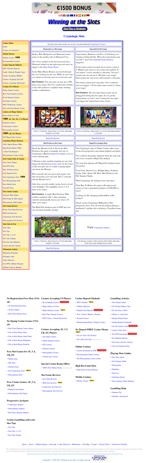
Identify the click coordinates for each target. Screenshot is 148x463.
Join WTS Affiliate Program (13, 263)
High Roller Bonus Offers (12, 148)
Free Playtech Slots (10, 173)
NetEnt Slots (13, 359)
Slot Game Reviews (50, 379)
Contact (94, 444)
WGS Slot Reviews (10, 213)
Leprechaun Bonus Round (102, 59)
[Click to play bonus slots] (74, 12)
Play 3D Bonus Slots (10, 169)
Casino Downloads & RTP (87, 350)
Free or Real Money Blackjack (19, 340)
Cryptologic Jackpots (102, 227)
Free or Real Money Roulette (18, 344)
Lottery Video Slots (119, 330)
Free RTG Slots (8, 166)
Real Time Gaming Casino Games (20, 328)
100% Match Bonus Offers (12, 144)
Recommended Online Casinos (88, 354)
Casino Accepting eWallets (12, 75)
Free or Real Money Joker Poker (20, 336)
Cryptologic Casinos (10, 126)
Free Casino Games (10, 162)
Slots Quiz (7, 227)
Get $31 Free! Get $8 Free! (86, 335)
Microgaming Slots (15, 374)
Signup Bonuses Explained (122, 322)
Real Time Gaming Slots (17, 313)
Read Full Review (52, 138)
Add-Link (52, 444)
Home (5, 46)
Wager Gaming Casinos (51, 310)
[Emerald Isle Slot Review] (98, 126)
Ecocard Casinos (83, 318)
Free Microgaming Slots (12, 180)
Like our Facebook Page (120, 346)
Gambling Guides (118, 377)
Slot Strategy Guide (119, 361)
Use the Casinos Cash (120, 326)
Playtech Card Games (16, 389)
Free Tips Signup (9, 238)
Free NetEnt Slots (9, 184)
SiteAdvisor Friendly (119, 444)
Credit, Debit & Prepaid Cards (14, 72)
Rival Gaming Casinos (11, 97)
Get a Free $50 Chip (84, 339)
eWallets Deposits (83, 306)
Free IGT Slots (8, 188)
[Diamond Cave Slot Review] (53, 126)
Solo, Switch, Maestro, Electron (88, 314)
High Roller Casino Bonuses (87, 369)
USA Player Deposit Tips (121, 306)
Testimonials (116, 365)
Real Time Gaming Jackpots (18, 412)
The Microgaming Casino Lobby (89, 358)
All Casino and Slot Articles (122, 342)
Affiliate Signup (41, 444)
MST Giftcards (82, 302)
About (31, 444)
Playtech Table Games (11, 195)
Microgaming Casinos (11, 130)
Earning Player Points (120, 318)
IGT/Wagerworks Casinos (12, 137)
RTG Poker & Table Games (13, 198)
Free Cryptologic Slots (11, 177)
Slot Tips (6, 231)
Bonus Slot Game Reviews (13, 209)
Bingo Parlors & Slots (11, 115)
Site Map (85, 444)
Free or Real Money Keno (17, 332)
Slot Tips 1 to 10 (9, 234)
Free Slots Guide (118, 357)
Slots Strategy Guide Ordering (123, 381)
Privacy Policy (104, 444)
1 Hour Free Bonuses (10, 151)
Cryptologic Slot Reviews (12, 216)
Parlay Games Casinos (11, 90)
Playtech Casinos (9, 122)
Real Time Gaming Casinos (13, 93)
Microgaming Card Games (17, 393)
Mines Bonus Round (50, 67)
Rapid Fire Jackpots (58, 153)
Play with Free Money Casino (14, 108)
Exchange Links (8, 256)
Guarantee (115, 369)
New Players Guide (119, 302)
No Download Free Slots (17, 305)
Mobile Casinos (8, 57)
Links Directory (8, 260)
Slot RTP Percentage (119, 334)
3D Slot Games (13, 309)
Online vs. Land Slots (120, 314)
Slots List (115, 373)
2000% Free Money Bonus (52, 367)
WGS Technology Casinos (12, 104)
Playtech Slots (13, 366)
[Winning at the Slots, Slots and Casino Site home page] (74, 31)
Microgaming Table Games (12, 202)
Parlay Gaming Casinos (51, 340)
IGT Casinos (47, 344)
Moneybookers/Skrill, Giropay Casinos (91, 322)
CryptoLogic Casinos (50, 356)
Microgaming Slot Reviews (13, 220)
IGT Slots (12, 363)
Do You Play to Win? (120, 310)
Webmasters (76, 444)
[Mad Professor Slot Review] (53, 236)
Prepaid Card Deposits (85, 310)
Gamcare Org (116, 392)
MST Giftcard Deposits (11, 68)
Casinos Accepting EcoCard (13, 79)
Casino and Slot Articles (12, 245)
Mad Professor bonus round (51, 164)
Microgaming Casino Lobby (13, 155)
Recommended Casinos (11, 61)
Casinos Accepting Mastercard (14, 83)
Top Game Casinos (10, 101)
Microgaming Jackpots (16, 408)
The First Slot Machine (11, 242)
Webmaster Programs (10, 253)
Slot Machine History (120, 338)
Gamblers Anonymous (120, 396)
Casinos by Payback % (11, 50)
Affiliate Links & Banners (12, 267)
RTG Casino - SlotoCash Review (55, 318)
